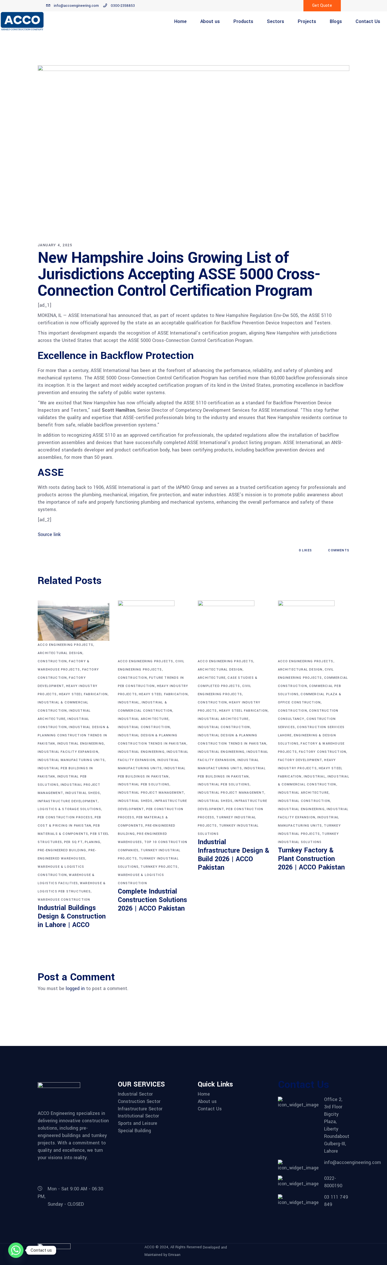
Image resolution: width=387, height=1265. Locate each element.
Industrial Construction (144, 727)
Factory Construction (322, 752)
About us (207, 1101)
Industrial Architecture (143, 719)
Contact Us (210, 1109)
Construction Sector (139, 1101)
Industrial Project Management (151, 793)
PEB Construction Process (65, 817)
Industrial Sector (135, 1094)
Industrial (129, 702)
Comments (338, 550)
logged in (75, 988)
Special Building (134, 1131)
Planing (92, 842)
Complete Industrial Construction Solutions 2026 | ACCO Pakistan (152, 900)
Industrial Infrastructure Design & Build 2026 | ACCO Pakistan (233, 854)
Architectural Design (60, 653)
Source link (49, 534)
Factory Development (300, 760)
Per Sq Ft (73, 842)
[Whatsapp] (16, 1250)
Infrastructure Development (68, 801)
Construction (52, 661)
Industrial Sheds (82, 793)
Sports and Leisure (137, 1123)
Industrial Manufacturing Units (71, 760)
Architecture (212, 678)
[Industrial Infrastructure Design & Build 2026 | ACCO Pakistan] (233, 628)
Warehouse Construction (64, 900)
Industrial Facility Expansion (68, 752)
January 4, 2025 (55, 245)
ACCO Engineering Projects (65, 645)
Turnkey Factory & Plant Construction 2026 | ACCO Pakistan (311, 859)
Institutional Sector (138, 1116)
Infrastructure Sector (140, 1109)
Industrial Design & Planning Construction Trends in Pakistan (73, 735)
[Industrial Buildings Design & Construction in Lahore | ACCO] (73, 620)
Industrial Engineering (80, 743)
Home (204, 1094)
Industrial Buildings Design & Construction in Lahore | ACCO (72, 916)
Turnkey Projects (159, 867)
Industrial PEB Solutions (144, 784)
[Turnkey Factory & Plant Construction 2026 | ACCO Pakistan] (314, 628)
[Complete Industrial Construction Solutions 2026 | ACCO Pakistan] (154, 628)
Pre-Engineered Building (62, 850)
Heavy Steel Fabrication (83, 694)
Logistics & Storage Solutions (69, 809)
